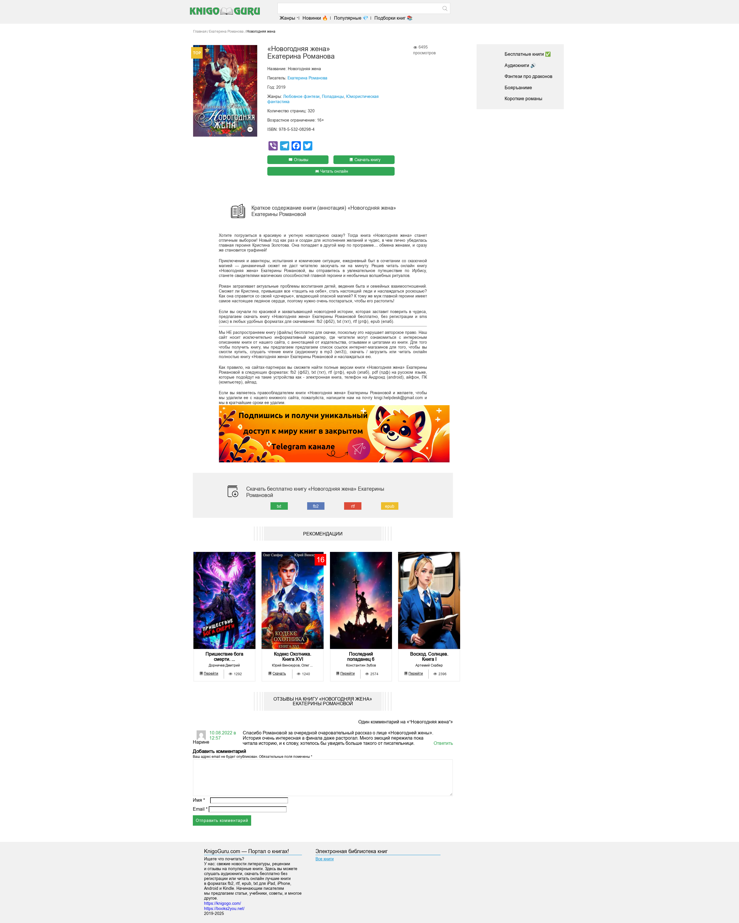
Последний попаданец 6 (360, 657)
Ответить (443, 743)
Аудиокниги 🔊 (520, 65)
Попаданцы (333, 96)
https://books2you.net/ (224, 908)
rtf (353, 506)
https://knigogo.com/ (222, 903)
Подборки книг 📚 (393, 18)
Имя (199, 800)
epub (389, 506)
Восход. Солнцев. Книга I (429, 657)
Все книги (325, 859)
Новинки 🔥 (315, 18)
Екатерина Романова (307, 78)
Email (200, 809)
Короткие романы (523, 98)
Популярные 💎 (351, 18)
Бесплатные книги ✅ (528, 54)
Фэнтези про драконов (529, 76)
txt (279, 506)
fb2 (316, 506)
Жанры (287, 18)
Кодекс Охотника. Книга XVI (292, 657)
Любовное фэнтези (301, 96)
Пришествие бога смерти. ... (224, 657)
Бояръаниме (518, 87)
